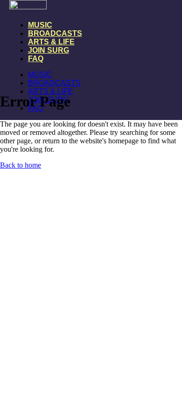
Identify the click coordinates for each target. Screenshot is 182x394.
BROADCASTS (55, 33)
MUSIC (40, 25)
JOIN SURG (48, 50)
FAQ (35, 59)
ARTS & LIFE (51, 42)
